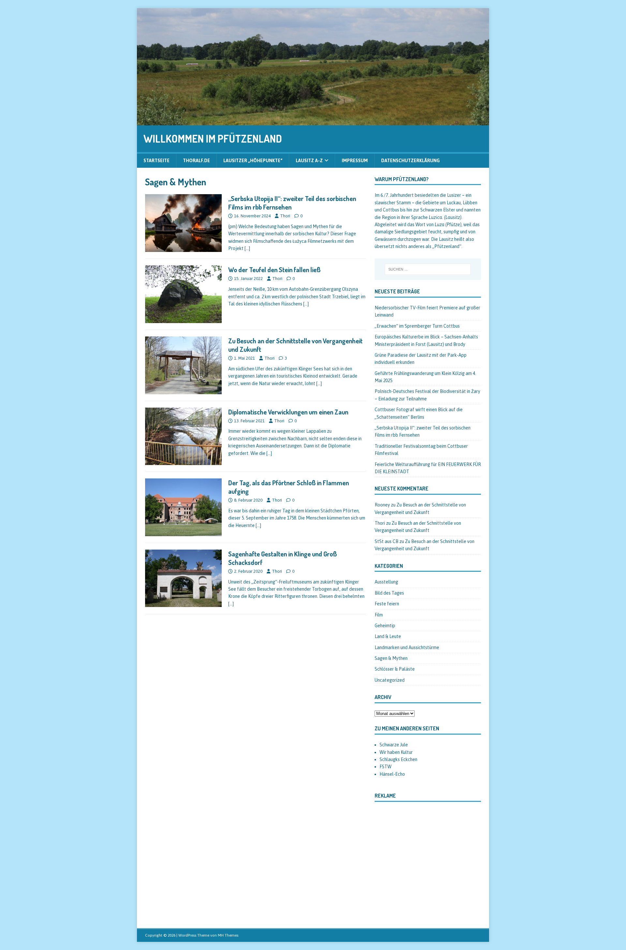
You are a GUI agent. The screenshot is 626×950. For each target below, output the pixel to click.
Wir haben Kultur (396, 752)
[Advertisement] (428, 864)
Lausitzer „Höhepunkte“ (252, 160)
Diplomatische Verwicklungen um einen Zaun (288, 412)
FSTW (386, 766)
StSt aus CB (386, 541)
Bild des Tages (389, 593)
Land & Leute (388, 636)
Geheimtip (385, 625)
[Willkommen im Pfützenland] (313, 121)
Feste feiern (387, 603)
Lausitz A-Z (309, 160)
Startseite (156, 160)
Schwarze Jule (394, 744)
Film (379, 614)
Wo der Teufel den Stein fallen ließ (274, 269)
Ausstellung (386, 581)
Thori (285, 215)
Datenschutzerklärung (410, 160)
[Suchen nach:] (428, 269)
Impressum (355, 160)
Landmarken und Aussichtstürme (407, 647)
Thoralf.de (196, 160)
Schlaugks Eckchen (398, 759)
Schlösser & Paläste (395, 669)
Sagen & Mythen (391, 658)
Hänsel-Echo (392, 774)
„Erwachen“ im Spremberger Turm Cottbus (417, 326)
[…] (247, 248)
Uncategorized (390, 680)
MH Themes (228, 935)
